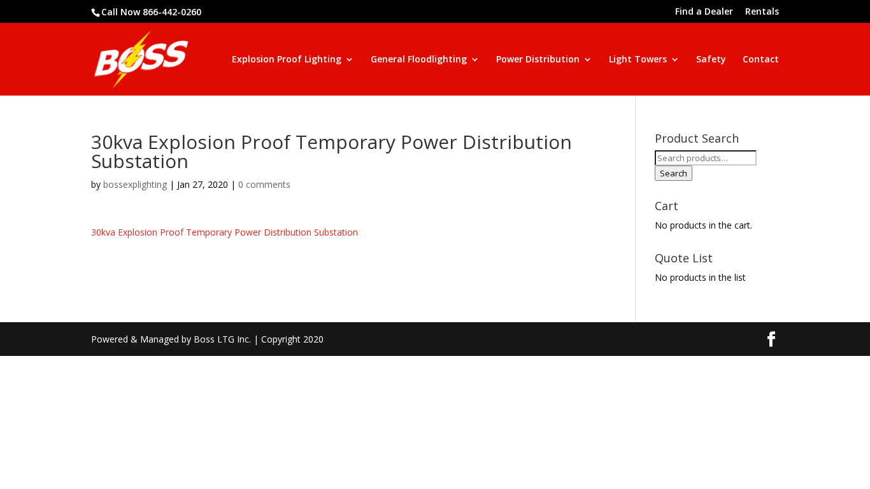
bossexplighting (135, 184)
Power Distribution (538, 60)
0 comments (264, 184)
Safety (711, 60)
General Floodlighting (419, 60)
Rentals (762, 12)
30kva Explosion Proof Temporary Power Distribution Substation (224, 232)
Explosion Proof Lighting (286, 60)
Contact (761, 60)
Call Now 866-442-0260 (151, 12)
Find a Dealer (704, 12)
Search (673, 173)
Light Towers (638, 60)
